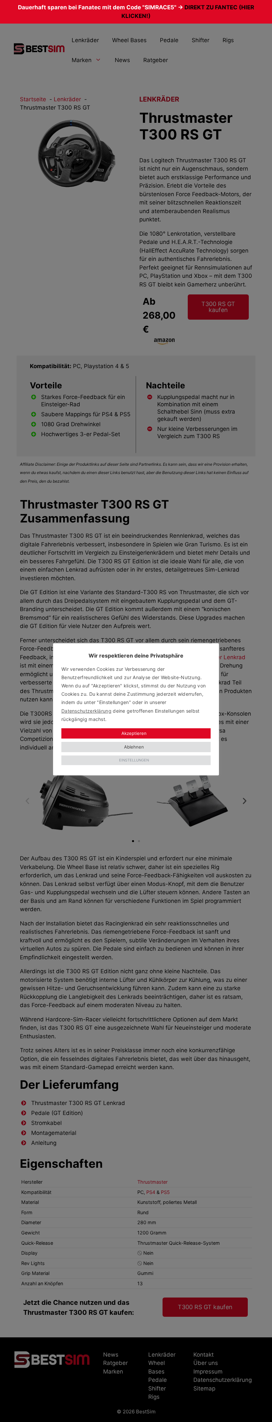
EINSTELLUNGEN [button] (134, 760)
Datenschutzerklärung (86, 711)
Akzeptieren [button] (134, 733)
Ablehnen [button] (134, 747)
